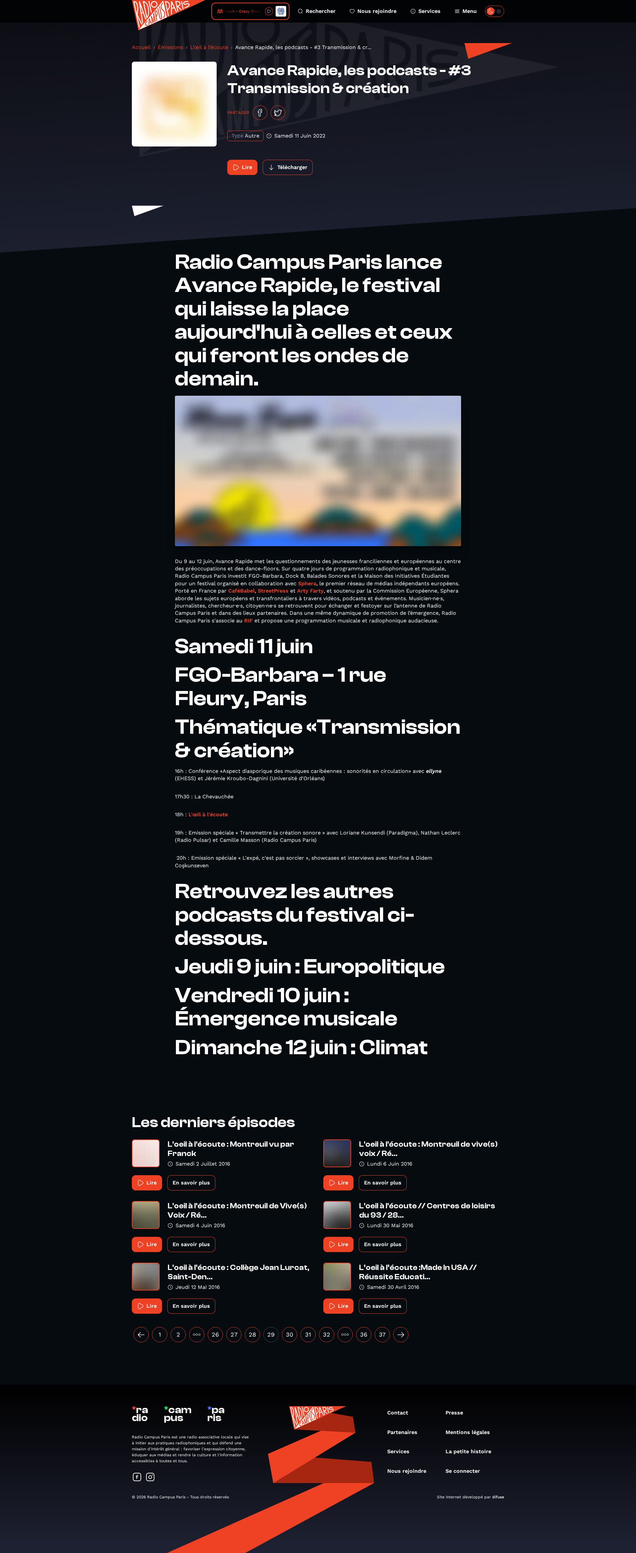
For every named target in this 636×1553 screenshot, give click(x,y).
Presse (454, 1412)
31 (308, 1334)
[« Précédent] (141, 1334)
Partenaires (402, 1432)
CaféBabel (241, 591)
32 (326, 1334)
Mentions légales (468, 1432)
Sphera (307, 583)
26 (215, 1334)
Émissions (170, 47)
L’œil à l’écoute (209, 47)
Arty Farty (310, 591)
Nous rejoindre (377, 11)
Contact (397, 1412)
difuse (498, 1497)
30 (289, 1334)
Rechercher (321, 11)
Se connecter (463, 1471)
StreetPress (273, 591)
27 (234, 1334)
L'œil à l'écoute (208, 814)
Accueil (141, 47)
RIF (248, 620)
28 (252, 1334)
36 (363, 1334)
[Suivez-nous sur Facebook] (137, 1477)
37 (382, 1334)
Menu (469, 11)
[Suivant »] (401, 1334)
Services (429, 11)
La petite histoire (468, 1451)
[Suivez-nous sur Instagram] (150, 1477)
